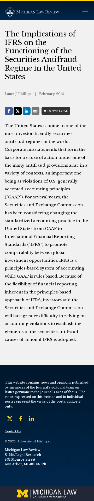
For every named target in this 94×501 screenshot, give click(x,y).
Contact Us (13, 431)
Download (57, 111)
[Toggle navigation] (85, 11)
